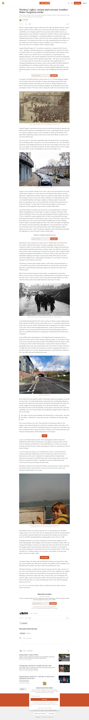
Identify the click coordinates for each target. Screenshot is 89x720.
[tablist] (25, 633)
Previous (24, 623)
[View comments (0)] (26, 24)
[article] (44, 658)
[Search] (68, 3)
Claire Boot (22, 586)
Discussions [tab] (29, 650)
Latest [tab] (24, 650)
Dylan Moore (25, 19)
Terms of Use (51, 702)
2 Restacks (35, 613)
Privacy (42, 710)
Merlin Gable (27, 670)
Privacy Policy (55, 704)
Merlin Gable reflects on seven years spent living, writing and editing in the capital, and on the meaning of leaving (37, 668)
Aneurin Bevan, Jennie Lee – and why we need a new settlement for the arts (36, 677)
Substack (38, 717)
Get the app (51, 713)
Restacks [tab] (28, 633)
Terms (46, 710)
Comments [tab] (22, 633)
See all (22, 689)
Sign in (84, 3)
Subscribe (77, 3)
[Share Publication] (72, 3)
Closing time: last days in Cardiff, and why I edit (35, 666)
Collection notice (52, 710)
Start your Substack (41, 713)
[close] (58, 682)
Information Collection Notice (44, 704)
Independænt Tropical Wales (28, 655)
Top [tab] (21, 650)
